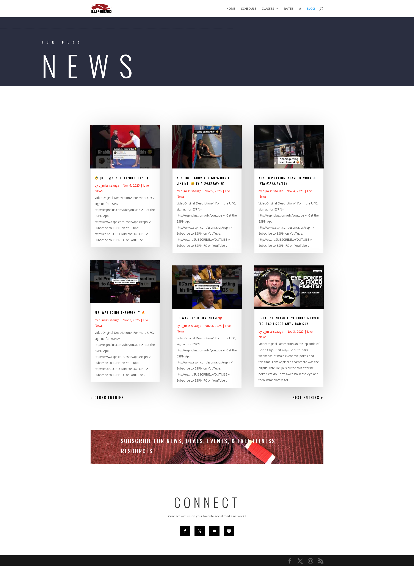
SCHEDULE (248, 9)
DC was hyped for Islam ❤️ (199, 318)
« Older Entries (107, 397)
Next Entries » (308, 397)
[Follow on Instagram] (229, 531)
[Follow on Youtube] (214, 531)
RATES (288, 9)
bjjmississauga (109, 185)
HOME (230, 9)
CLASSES (268, 9)
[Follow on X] (199, 531)
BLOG (311, 9)
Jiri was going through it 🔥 (120, 312)
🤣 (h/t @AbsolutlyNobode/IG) (121, 177)
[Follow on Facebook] (185, 531)
